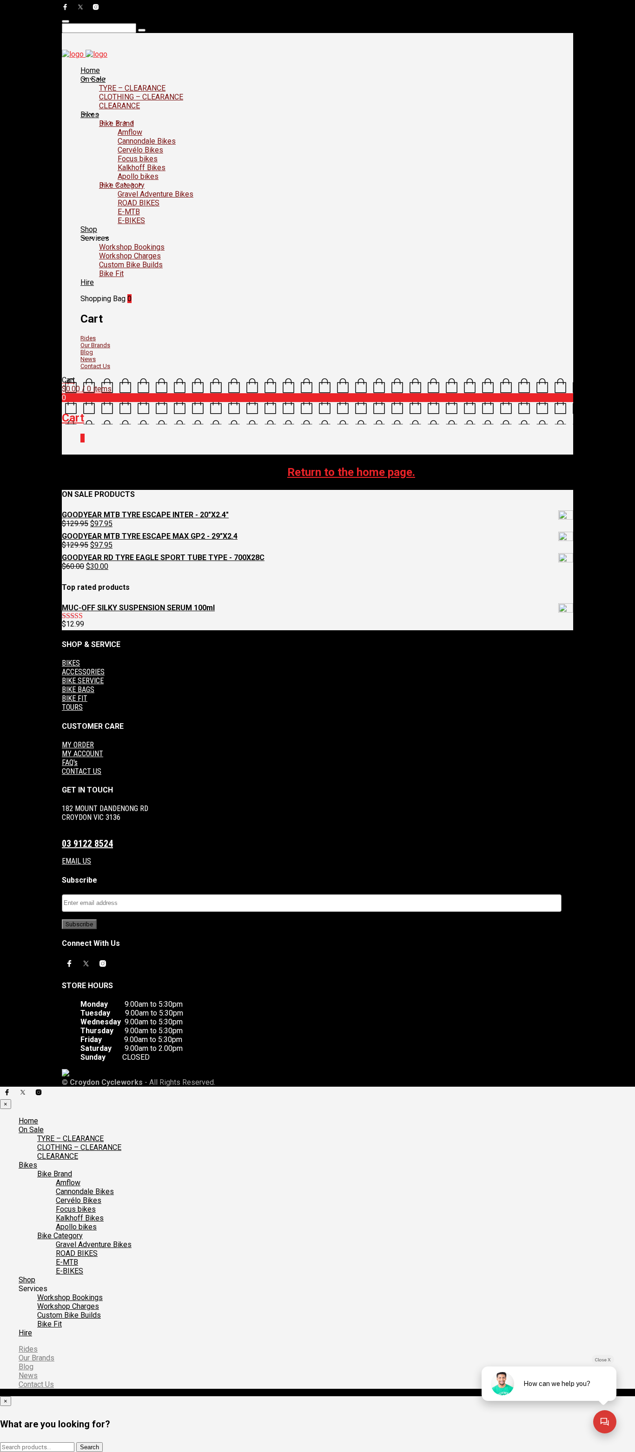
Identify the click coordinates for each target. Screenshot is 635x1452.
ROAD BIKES (138, 202)
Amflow (130, 132)
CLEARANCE (119, 105)
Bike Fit (111, 273)
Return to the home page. (351, 472)
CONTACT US (81, 771)
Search (89, 1447)
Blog (86, 352)
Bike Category (122, 185)
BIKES (71, 663)
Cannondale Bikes (147, 141)
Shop (88, 229)
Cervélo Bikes (140, 149)
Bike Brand (116, 123)
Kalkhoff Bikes (141, 167)
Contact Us (95, 366)
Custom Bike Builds (131, 264)
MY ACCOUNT (82, 753)
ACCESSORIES (83, 671)
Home (90, 70)
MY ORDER (78, 744)
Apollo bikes (138, 176)
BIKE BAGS (78, 689)
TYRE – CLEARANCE (132, 88)
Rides (88, 338)
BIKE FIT (74, 698)
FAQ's (70, 762)
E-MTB (129, 211)
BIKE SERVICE (83, 680)
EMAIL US (76, 861)
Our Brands (95, 345)
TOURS (72, 707)
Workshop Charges (130, 255)
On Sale (93, 79)
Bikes (89, 114)
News (88, 359)
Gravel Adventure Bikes (155, 194)
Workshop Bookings (132, 247)
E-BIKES (131, 220)
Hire (87, 282)
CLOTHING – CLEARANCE (141, 96)
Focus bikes (138, 158)
